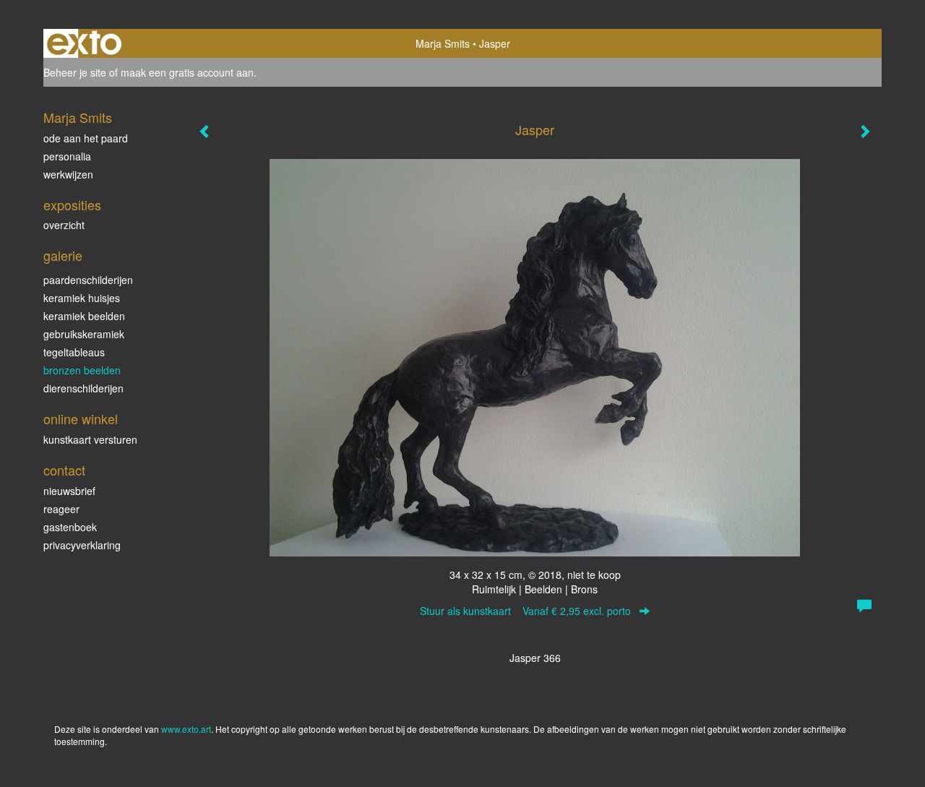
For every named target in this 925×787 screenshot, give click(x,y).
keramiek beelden (84, 316)
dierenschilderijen (83, 388)
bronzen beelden (82, 370)
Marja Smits (443, 43)
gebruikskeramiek (83, 334)
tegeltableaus (74, 352)
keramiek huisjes (81, 298)
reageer (61, 509)
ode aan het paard (85, 138)
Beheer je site (74, 72)
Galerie (62, 255)
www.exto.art (186, 729)
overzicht (64, 225)
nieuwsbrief (69, 490)
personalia (67, 156)
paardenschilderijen (88, 279)
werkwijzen (68, 174)
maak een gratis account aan (187, 72)
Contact (64, 470)
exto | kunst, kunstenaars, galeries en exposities (84, 43)
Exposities (72, 205)
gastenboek (70, 527)
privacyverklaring (82, 545)
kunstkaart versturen (90, 439)
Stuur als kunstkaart (525, 610)
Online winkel (80, 419)
